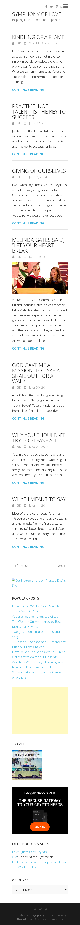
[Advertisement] (40, 710)
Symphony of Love (36, 14)
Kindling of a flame (38, 37)
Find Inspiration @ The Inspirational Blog (39, 862)
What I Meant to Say (39, 499)
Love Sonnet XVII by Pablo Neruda (36, 606)
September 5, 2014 (43, 43)
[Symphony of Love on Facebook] (46, 6)
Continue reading (28, 89)
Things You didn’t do (25, 611)
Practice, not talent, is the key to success (39, 111)
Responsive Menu (65, 6)
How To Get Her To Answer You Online (38, 652)
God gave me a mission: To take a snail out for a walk (36, 373)
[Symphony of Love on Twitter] (51, 6)
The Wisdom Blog (24, 867)
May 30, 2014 (38, 387)
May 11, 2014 (38, 505)
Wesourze (57, 919)
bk (18, 43)
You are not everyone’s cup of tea (35, 616)
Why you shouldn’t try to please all (38, 437)
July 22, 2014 (38, 123)
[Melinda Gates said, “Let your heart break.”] (40, 278)
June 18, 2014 (39, 257)
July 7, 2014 (37, 177)
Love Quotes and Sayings (29, 852)
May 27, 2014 (38, 446)
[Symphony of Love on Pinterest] (57, 6)
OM (14, 857)
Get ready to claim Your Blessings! (35, 657)
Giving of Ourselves (39, 170)
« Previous (21, 565)
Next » (61, 565)
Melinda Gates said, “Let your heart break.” (38, 245)
